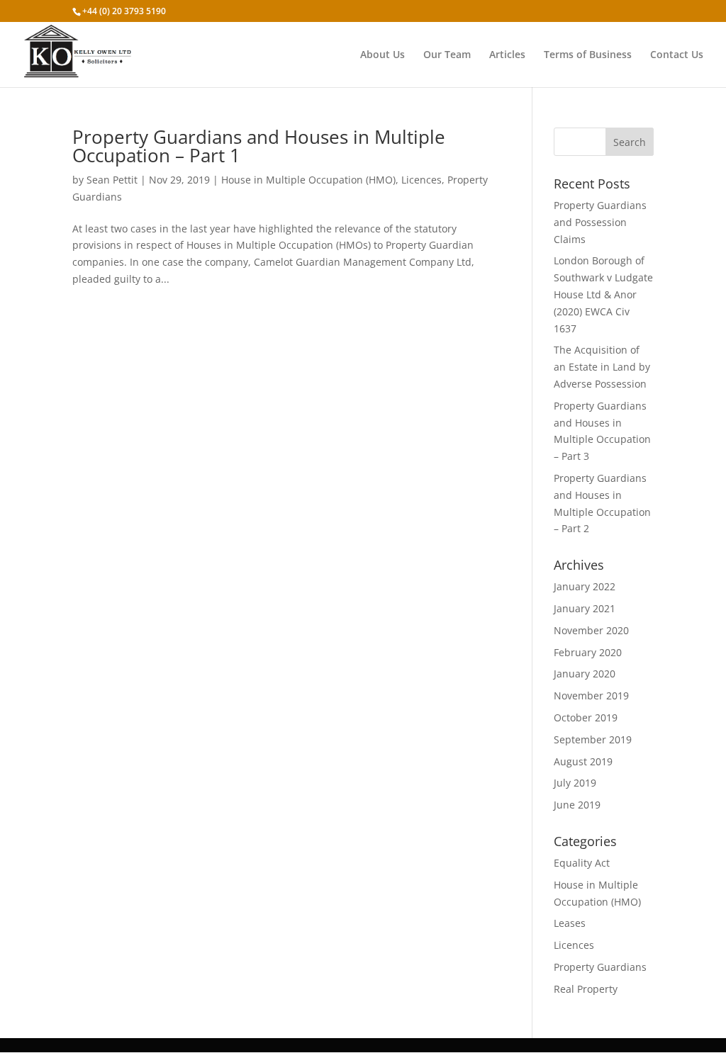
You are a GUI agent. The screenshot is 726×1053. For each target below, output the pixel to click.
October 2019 (586, 717)
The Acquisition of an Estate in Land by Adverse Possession (602, 366)
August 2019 (583, 761)
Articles (507, 55)
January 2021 (584, 608)
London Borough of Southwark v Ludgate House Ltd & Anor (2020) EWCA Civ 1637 (603, 294)
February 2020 (588, 652)
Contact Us (676, 55)
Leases (570, 923)
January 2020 (584, 673)
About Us (382, 55)
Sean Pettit (112, 179)
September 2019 (593, 739)
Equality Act (582, 862)
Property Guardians (600, 967)
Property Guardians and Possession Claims (600, 222)
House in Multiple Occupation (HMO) (308, 179)
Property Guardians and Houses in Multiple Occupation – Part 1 (258, 146)
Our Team (447, 55)
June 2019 (577, 804)
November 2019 (591, 695)
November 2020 (591, 630)
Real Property (586, 989)
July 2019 (575, 782)
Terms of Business (588, 55)
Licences (421, 179)
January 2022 (584, 586)
